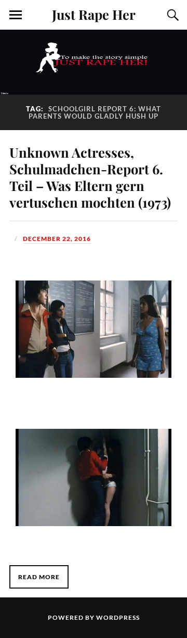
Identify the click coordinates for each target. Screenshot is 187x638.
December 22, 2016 (57, 239)
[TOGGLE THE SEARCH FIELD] (171, 15)
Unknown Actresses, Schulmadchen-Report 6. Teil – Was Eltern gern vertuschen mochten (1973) (90, 177)
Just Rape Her (94, 14)
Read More (39, 577)
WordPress (118, 617)
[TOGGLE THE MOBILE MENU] (15, 15)
